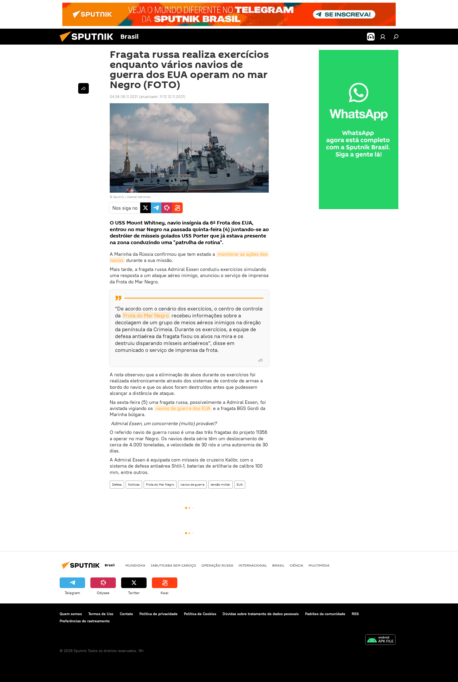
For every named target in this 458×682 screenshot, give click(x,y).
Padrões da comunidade (325, 613)
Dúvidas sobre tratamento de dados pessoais (261, 613)
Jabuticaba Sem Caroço (173, 565)
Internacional (253, 565)
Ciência (296, 565)
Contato (126, 613)
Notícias (134, 484)
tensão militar (220, 484)
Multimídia (319, 565)
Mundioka (135, 565)
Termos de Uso (100, 613)
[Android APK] (380, 640)
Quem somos (71, 613)
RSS (355, 613)
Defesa (117, 484)
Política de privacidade (158, 613)
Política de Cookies (200, 613)
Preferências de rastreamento (85, 621)
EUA (240, 484)
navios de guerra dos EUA (183, 408)
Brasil (278, 565)
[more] (260, 360)
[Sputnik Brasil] (88, 43)
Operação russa (217, 565)
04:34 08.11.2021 (124, 96)
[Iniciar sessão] (382, 36)
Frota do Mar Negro (146, 315)
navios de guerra (192, 484)
